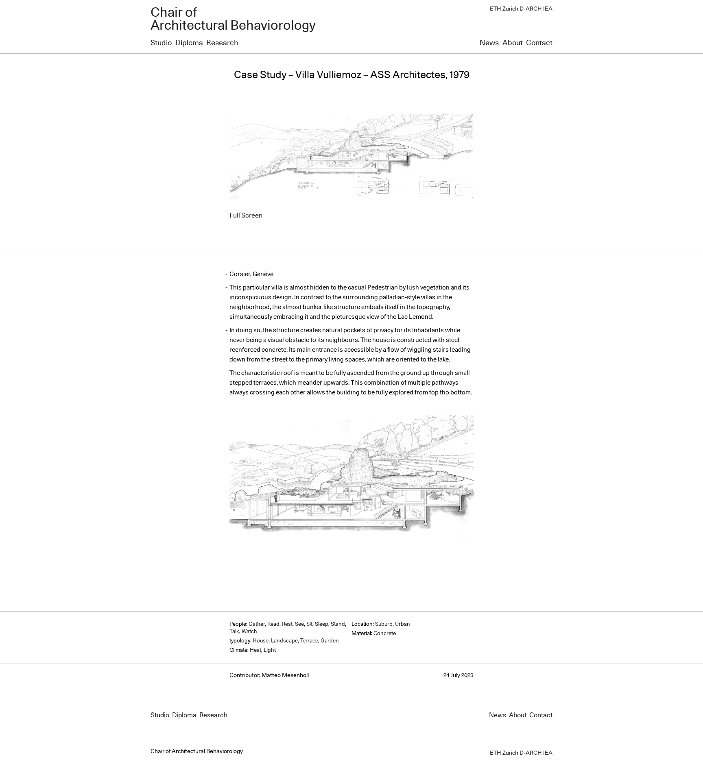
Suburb (384, 624)
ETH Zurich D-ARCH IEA (521, 9)
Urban (402, 624)
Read (273, 624)
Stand (338, 624)
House (261, 641)
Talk (234, 631)
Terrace (309, 641)
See (299, 624)
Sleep (321, 624)
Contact (539, 43)
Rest (287, 624)
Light (270, 650)
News (489, 43)
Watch (249, 631)
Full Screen (245, 215)
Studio (161, 43)
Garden (330, 641)
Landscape (284, 641)
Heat (255, 650)
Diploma (189, 43)
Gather (257, 624)
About (512, 43)
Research (222, 43)
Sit (309, 624)
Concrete (384, 633)
